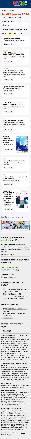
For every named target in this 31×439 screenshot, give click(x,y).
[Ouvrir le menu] (3, 4)
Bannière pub (8, 318)
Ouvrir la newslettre (8, 277)
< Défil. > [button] (21, 33)
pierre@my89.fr (19, 379)
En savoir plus (8, 44)
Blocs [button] (15, 33)
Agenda (10, 10)
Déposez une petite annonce (13, 298)
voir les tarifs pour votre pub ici (15, 217)
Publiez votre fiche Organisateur (15, 296)
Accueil (3, 10)
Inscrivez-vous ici (7, 254)
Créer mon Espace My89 (12, 294)
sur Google (7, 331)
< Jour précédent (7, 17)
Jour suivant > (18, 17)
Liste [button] (10, 33)
